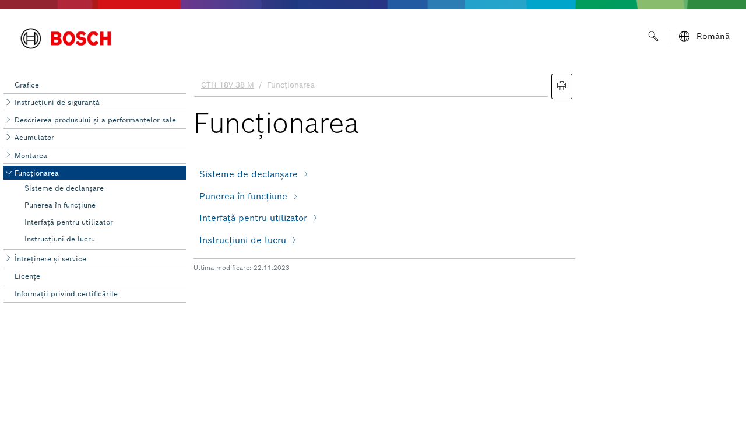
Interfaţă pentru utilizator (68, 222)
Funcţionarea (37, 173)
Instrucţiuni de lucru (59, 239)
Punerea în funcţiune (60, 205)
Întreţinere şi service (50, 258)
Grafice (27, 84)
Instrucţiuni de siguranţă (57, 102)
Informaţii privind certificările (66, 293)
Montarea (31, 155)
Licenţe (27, 276)
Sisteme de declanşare (64, 188)
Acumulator (34, 137)
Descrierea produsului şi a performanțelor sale (95, 120)
